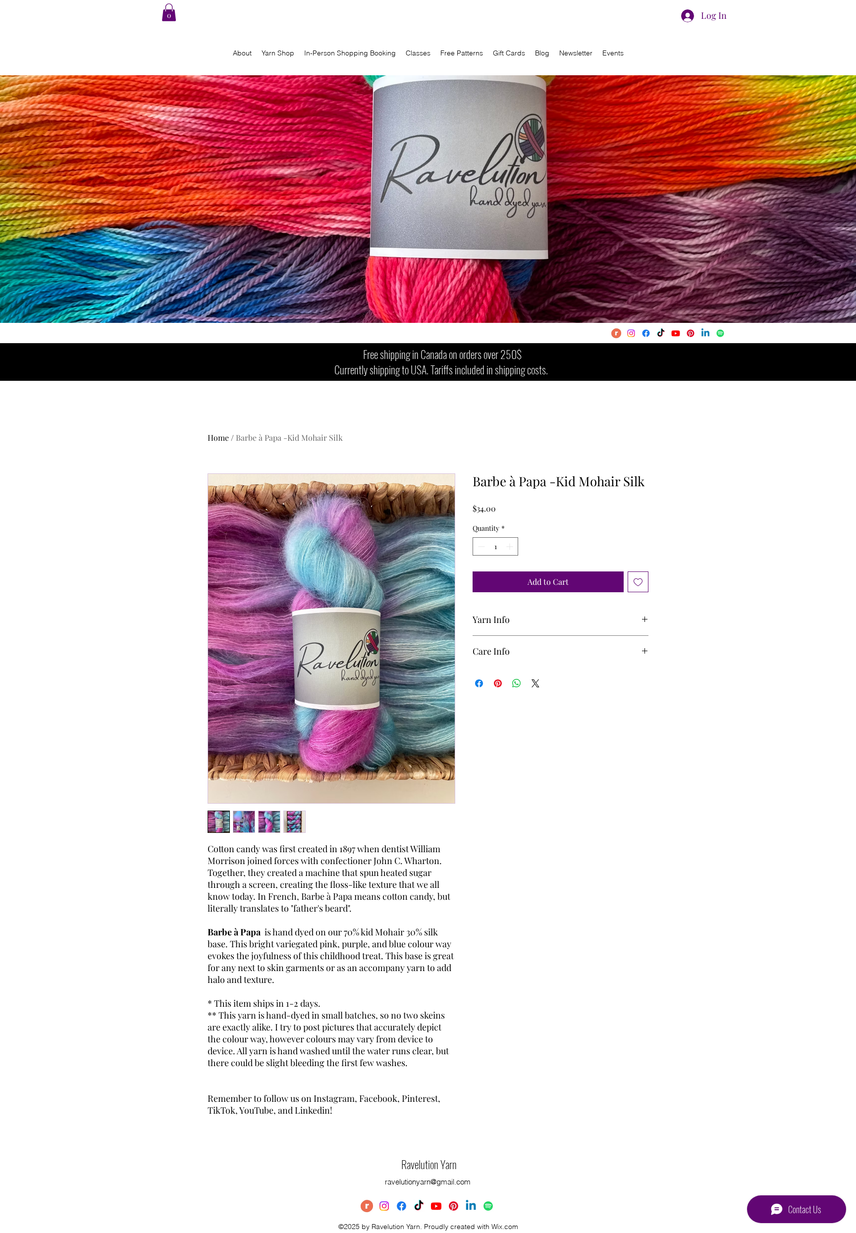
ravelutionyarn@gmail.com (428, 1181)
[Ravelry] (616, 333)
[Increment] (510, 546)
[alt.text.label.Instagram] (631, 333)
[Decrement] (480, 546)
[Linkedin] (705, 333)
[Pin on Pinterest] (498, 683)
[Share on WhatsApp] (517, 683)
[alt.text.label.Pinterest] (691, 333)
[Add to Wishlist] (638, 581)
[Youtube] (676, 333)
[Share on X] (535, 683)
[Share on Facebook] (479, 683)
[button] (168, 12)
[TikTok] (661, 333)
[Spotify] (720, 333)
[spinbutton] (495, 546)
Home (218, 437)
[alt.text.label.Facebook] (646, 333)
